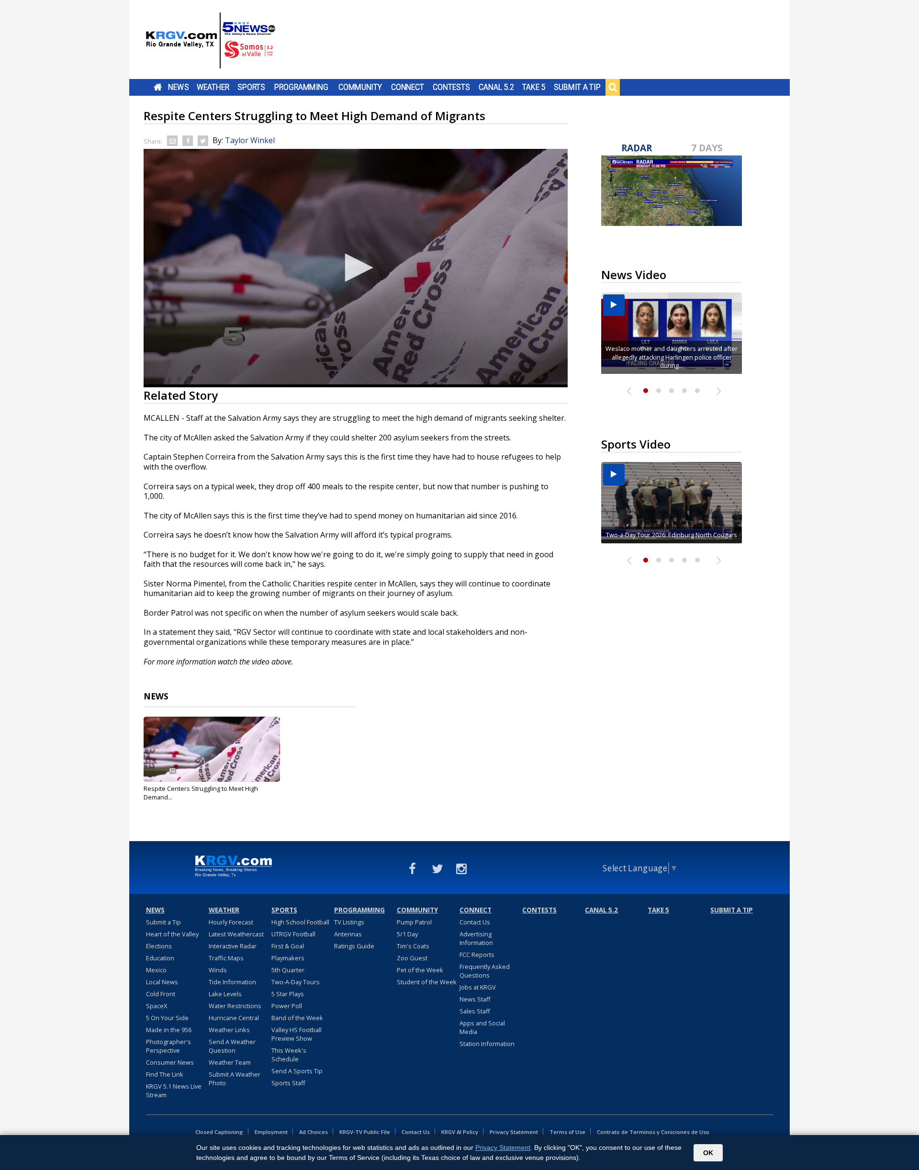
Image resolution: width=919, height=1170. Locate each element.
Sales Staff (475, 1011)
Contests (451, 87)
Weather (213, 87)
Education (160, 958)
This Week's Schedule (288, 1054)
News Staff (475, 999)
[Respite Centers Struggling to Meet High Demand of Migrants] (212, 749)
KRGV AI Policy (459, 1132)
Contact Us (475, 922)
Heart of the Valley (172, 934)
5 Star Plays (287, 994)
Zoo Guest (412, 958)
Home (158, 87)
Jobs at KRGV (478, 987)
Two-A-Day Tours (295, 982)
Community (360, 87)
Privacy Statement (514, 1132)
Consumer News (170, 1062)
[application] (356, 268)
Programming (301, 87)
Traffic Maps (226, 958)
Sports (251, 87)
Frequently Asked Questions (485, 970)
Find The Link (164, 1074)
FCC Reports (477, 954)
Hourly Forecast (231, 922)
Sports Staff (288, 1083)
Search (612, 87)
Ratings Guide (354, 946)
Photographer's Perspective (168, 1046)
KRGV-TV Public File (364, 1132)
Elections (159, 946)
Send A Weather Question (232, 1046)
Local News (162, 982)
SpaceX (156, 1005)
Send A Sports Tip (297, 1071)
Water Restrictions (235, 1005)
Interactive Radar (233, 946)
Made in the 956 (168, 1029)
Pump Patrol (414, 922)
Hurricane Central (234, 1017)
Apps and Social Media (482, 1027)
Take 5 (534, 87)
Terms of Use (567, 1132)
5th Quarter (287, 970)
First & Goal (287, 946)
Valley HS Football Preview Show (296, 1034)
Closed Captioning (219, 1132)
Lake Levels (225, 994)
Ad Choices (313, 1132)
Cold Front (160, 994)
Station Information (487, 1043)
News (178, 87)
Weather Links (229, 1029)
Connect (407, 87)
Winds (218, 970)
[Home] (210, 41)
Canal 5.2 (496, 87)
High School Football (300, 922)
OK (708, 1153)
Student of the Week (427, 982)
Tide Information (232, 982)
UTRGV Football (293, 934)
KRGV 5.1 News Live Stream (174, 1090)
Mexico (156, 970)
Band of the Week (297, 1017)
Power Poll (286, 1005)
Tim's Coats (413, 946)
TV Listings (349, 922)
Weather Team (230, 1062)
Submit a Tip (577, 87)
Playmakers (287, 958)
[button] (356, 268)
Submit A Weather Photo (234, 1078)
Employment (271, 1132)
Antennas (348, 934)
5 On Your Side (167, 1017)
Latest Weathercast (236, 934)
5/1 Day (407, 934)
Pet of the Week (420, 970)
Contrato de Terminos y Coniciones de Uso (653, 1132)
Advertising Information (476, 938)
